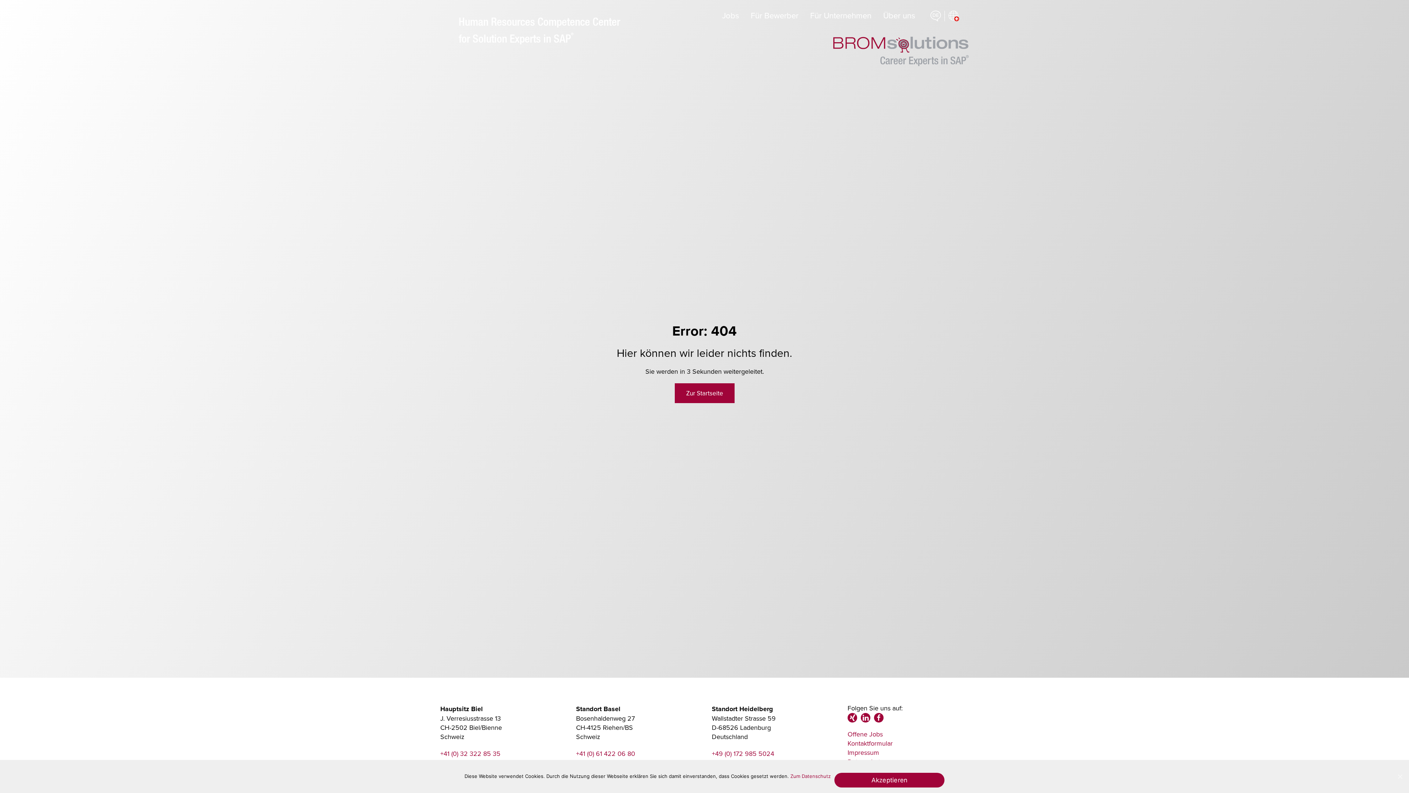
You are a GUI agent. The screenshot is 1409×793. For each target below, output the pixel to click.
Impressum (863, 752)
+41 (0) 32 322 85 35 (470, 753)
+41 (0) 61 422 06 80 (605, 753)
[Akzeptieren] (1399, 776)
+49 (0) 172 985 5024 (743, 753)
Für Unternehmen (840, 15)
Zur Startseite (704, 393)
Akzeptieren (889, 780)
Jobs (730, 15)
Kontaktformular (870, 743)
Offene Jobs (865, 734)
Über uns (899, 15)
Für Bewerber (774, 15)
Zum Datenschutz (810, 776)
